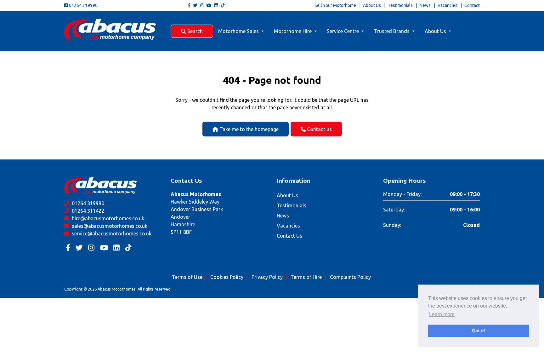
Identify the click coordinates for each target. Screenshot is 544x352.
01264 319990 (83, 5)
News (425, 5)
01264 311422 (87, 211)
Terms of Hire (306, 277)
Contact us (319, 129)
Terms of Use (187, 277)
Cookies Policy (226, 277)
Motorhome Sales (239, 31)
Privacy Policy (267, 277)
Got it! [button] (478, 330)
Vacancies (447, 5)
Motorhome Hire (293, 31)
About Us (372, 5)
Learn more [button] (442, 314)
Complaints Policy (350, 277)
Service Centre (343, 31)
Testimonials (400, 5)
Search (194, 31)
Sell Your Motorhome (335, 5)
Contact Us (289, 236)
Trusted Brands (392, 31)
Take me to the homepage (248, 129)
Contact (472, 5)
